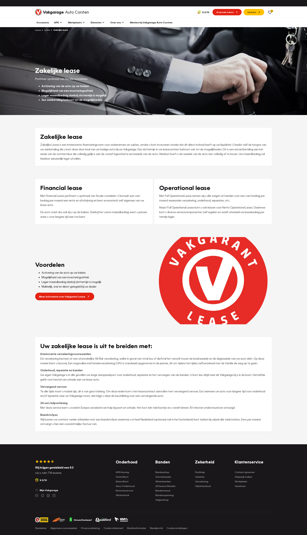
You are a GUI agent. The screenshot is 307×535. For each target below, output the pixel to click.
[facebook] (36, 495)
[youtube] (42, 495)
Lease (47, 30)
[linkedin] (54, 495)
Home (38, 30)
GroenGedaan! (83, 519)
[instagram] (48, 495)
